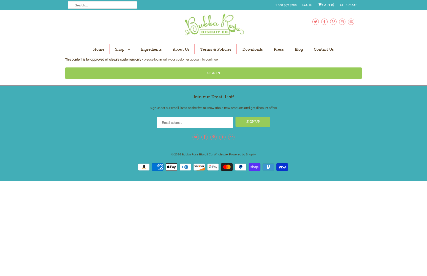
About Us (181, 49)
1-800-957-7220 (286, 5)
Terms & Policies (216, 49)
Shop (120, 49)
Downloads (252, 49)
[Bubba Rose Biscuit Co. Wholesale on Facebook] (324, 21)
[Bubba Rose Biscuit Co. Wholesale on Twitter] (315, 21)
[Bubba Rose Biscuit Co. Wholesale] (213, 26)
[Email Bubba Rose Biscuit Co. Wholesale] (351, 21)
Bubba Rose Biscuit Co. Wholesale (205, 154)
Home (98, 49)
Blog (299, 49)
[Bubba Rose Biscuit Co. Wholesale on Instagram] (342, 21)
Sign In (213, 73)
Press (279, 49)
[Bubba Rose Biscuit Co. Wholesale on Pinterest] (333, 21)
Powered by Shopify (242, 154)
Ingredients (151, 49)
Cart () (327, 5)
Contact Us (324, 49)
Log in (307, 5)
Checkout (348, 5)
